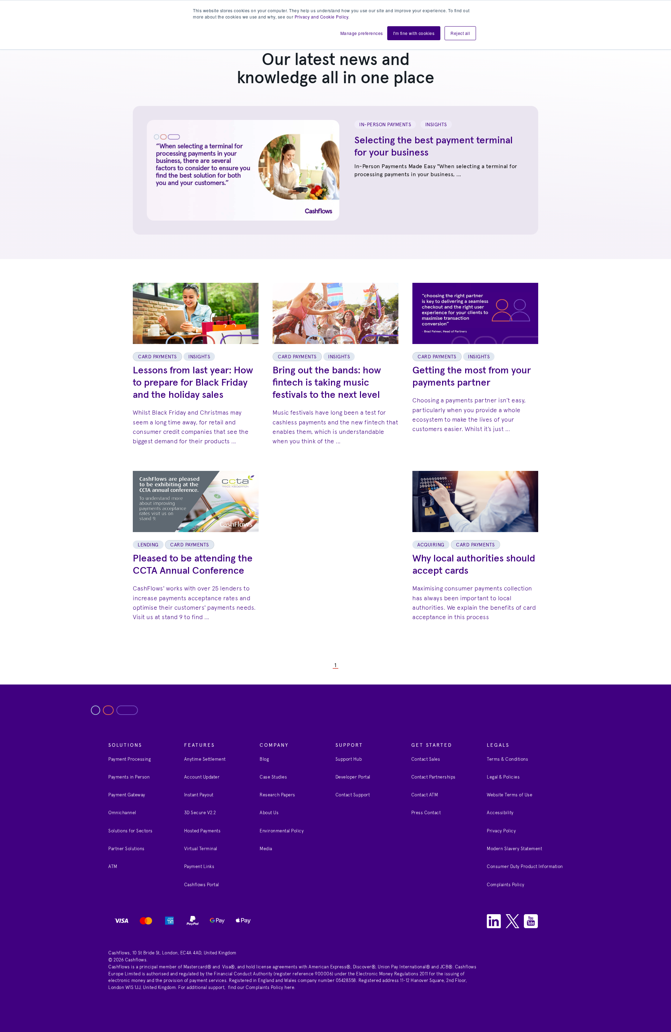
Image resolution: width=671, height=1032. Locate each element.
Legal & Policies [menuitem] (503, 777)
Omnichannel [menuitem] (122, 813)
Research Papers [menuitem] (277, 795)
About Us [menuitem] (269, 813)
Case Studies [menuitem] (273, 777)
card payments (157, 356)
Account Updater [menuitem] (202, 777)
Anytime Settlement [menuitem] (205, 759)
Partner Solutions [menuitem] (126, 849)
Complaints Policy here (270, 988)
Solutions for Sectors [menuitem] (130, 831)
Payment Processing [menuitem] (129, 759)
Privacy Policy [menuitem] (501, 831)
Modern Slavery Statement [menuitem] (514, 849)
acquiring (431, 545)
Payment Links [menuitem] (199, 867)
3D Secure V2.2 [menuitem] (200, 813)
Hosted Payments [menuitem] (202, 831)
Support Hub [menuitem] (349, 759)
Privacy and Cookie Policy (321, 17)
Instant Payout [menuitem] (199, 795)
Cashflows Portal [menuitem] (201, 885)
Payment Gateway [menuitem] (126, 795)
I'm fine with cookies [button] (414, 33)
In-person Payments (385, 124)
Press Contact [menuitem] (426, 813)
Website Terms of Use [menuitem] (509, 795)
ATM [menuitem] (112, 867)
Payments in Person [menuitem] (129, 777)
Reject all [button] (460, 33)
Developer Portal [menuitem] (353, 777)
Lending (148, 545)
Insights (436, 124)
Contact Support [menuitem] (353, 795)
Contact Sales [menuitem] (425, 759)
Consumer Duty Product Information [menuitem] (525, 867)
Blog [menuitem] (264, 759)
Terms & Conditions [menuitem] (507, 759)
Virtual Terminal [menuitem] (200, 849)
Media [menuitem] (266, 849)
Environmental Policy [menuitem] (282, 831)
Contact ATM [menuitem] (424, 795)
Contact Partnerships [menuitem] (433, 777)
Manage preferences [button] (361, 33)
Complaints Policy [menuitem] (506, 885)
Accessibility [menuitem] (500, 813)
